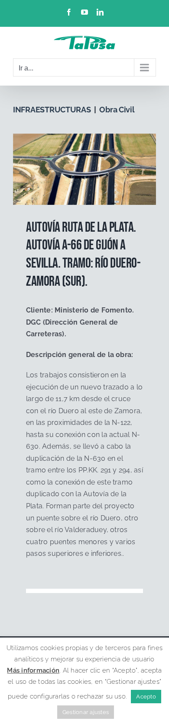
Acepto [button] (146, 696)
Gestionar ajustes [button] (85, 712)
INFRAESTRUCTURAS (52, 109)
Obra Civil (116, 109)
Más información (33, 670)
